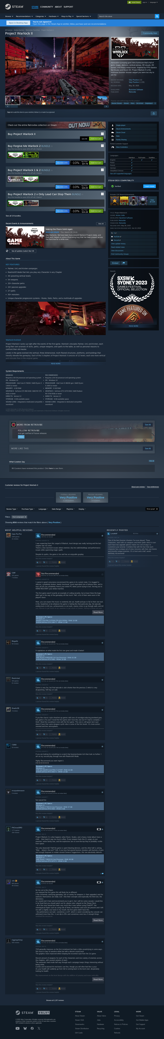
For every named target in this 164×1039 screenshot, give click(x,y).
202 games (15, 575)
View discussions (117, 251)
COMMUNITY (46, 7)
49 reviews (15, 885)
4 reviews (15, 711)
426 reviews (15, 942)
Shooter (126, 103)
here (51, 468)
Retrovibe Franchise (33, 30)
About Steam (80, 1016)
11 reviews (15, 539)
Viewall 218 (152, 201)
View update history (118, 244)
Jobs (99, 1020)
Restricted (16, 678)
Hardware (100, 1024)
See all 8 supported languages (121, 174)
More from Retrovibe (30, 424)
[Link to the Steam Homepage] (14, 9)
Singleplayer (149, 103)
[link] (80, 163)
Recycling (100, 1029)
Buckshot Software (136, 90)
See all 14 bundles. (13, 216)
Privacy (117, 1016)
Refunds (117, 1033)
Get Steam (140, 1016)
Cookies (117, 1029)
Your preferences (153, 487)
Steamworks (79, 1024)
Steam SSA (79, 1020)
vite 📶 (14, 881)
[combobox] (126, 16)
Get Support (140, 1024)
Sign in (9, 112)
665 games (15, 883)
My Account (140, 1029)
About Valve (101, 1016)
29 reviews (15, 747)
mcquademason (18, 791)
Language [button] (42, 509)
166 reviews (15, 832)
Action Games (19, 30)
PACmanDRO (17, 828)
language (153, 2)
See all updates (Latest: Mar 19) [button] (23, 251)
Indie (123, 215)
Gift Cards (79, 1033)
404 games (15, 681)
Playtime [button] (69, 509)
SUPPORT (68, 7)
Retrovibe (132, 92)
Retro (132, 103)
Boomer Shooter (117, 103)
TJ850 (14, 745)
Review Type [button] (11, 509)
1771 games (15, 830)
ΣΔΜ (13, 573)
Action (118, 215)
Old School (139, 103)
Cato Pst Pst (17, 534)
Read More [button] (98, 612)
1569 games (15, 536)
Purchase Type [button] (27, 509)
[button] (9, 16)
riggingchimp (17, 940)
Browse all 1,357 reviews (55, 1000)
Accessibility (119, 1020)
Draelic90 (15, 708)
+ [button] (155, 103)
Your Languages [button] (18, 517)
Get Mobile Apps (142, 1020)
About (58, 7)
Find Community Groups (120, 254)
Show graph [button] (151, 509)
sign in (145, 2)
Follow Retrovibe (29, 430)
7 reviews (15, 577)
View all (151, 461)
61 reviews (15, 683)
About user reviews (138, 487)
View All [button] (101, 224)
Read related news (118, 247)
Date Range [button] (56, 509)
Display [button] (81, 509)
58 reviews (15, 644)
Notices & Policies (121, 1024)
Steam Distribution (82, 1029)
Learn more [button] (149, 186)
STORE (35, 7)
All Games (8, 30)
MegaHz (15, 641)
